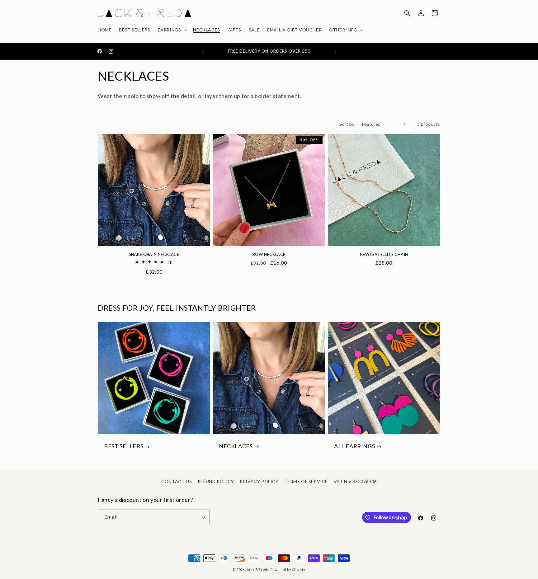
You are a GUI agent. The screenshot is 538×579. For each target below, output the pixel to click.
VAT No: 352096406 (355, 481)
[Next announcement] (335, 51)
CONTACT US (176, 481)
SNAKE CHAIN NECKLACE (154, 254)
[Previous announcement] (203, 51)
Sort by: (347, 124)
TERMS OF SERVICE (306, 481)
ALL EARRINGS (354, 446)
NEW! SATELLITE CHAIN (384, 254)
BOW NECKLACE (269, 254)
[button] (172, 29)
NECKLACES (235, 446)
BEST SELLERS (123, 446)
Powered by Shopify (288, 569)
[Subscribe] (203, 517)
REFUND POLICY (216, 481)
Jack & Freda (257, 569)
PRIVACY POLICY (259, 481)
